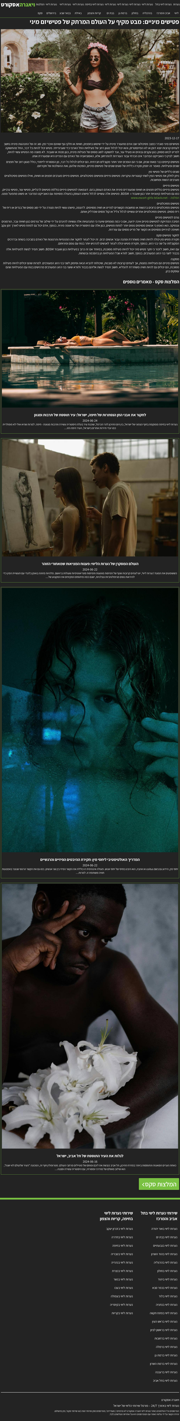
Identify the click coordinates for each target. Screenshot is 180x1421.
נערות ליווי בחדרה (122, 1237)
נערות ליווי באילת (78, 8)
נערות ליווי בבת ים (110, 8)
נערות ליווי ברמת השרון (163, 1364)
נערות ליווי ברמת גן (122, 8)
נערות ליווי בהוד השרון (164, 1254)
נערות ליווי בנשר (123, 1279)
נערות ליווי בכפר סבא (164, 1288)
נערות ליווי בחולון (134, 8)
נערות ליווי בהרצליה (147, 8)
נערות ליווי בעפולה (122, 1296)
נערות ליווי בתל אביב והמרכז (163, 8)
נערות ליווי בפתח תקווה (163, 1313)
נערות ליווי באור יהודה (164, 1229)
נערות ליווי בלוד (168, 1296)
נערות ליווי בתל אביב (165, 1380)
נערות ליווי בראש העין (164, 1321)
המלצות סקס (40, 8)
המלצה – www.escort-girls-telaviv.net (155, 198)
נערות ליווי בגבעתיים (165, 1245)
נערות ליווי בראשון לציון (163, 1330)
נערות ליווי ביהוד (167, 1279)
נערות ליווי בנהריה (122, 1262)
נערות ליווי (176, 8)
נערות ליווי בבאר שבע (65, 8)
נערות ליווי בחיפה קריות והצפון (94, 8)
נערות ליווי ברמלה (166, 1347)
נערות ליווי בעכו (123, 1288)
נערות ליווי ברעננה (166, 1372)
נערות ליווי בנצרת (122, 1271)
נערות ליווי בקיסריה (121, 1305)
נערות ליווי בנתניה (166, 1305)
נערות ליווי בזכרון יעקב (119, 1229)
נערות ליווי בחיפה (122, 1245)
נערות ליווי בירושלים (51, 8)
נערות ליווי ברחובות (166, 1338)
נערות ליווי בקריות (122, 1313)
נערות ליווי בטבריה (122, 1254)
